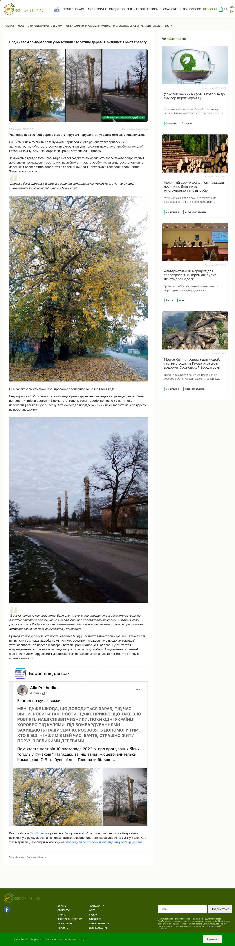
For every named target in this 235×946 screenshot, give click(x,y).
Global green (170, 9)
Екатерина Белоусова (135, 129)
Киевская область (36, 857)
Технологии (191, 9)
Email (164, 909)
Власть (80, 9)
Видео (93, 914)
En (232, 11)
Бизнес (67, 9)
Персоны (210, 9)
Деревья (19, 857)
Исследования (98, 928)
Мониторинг (97, 9)
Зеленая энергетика (142, 9)
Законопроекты (99, 923)
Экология (187, 123)
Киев (181, 300)
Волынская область (195, 211)
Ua (232, 7)
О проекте (95, 919)
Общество (117, 9)
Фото (92, 910)
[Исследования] (220, 9)
